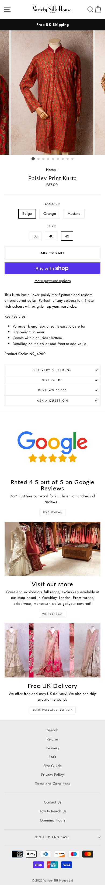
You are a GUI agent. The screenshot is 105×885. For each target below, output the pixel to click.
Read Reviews (52, 512)
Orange (49, 213)
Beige (27, 213)
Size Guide (52, 380)
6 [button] (58, 159)
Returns (52, 739)
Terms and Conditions (52, 783)
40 (51, 236)
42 (67, 236)
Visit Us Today (52, 614)
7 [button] (63, 159)
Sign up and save (52, 837)
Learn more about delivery (52, 709)
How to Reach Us (52, 811)
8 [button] (67, 159)
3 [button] (43, 159)
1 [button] (33, 158)
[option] (52, 25)
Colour (52, 204)
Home (51, 169)
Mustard (74, 213)
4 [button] (48, 159)
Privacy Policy (52, 774)
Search (52, 730)
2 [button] (38, 159)
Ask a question (52, 400)
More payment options (52, 280)
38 (36, 236)
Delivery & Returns (52, 370)
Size (52, 226)
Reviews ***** (52, 390)
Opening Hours (52, 820)
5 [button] (53, 159)
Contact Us (52, 802)
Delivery (52, 748)
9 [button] (72, 159)
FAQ (52, 757)
